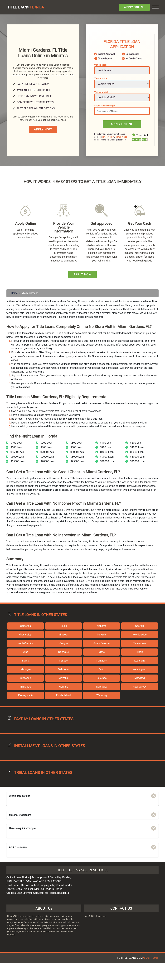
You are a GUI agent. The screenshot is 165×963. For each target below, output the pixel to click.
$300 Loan (76, 442)
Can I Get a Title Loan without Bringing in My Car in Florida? (39, 885)
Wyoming (101, 695)
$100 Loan (16, 442)
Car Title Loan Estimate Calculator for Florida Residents (37, 892)
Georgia (139, 625)
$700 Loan (46, 447)
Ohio (101, 669)
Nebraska (101, 686)
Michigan (25, 669)
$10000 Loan (137, 456)
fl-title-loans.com (130, 957)
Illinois (139, 651)
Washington (139, 669)
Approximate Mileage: (104, 105)
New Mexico (139, 634)
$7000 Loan (47, 456)
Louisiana (139, 660)
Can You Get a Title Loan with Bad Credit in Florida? (34, 889)
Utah (25, 651)
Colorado (102, 678)
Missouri (63, 634)
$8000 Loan (77, 456)
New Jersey (139, 686)
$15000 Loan (17, 461)
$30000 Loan (107, 461)
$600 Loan (16, 447)
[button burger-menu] (155, 7)
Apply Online (134, 7)
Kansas (63, 660)
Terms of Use (121, 137)
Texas (63, 625)
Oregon (63, 643)
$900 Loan (106, 447)
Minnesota (25, 686)
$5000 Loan (137, 452)
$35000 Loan (137, 461)
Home (14, 293)
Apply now (43, 129)
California (25, 625)
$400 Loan (106, 442)
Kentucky (101, 660)
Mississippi (25, 634)
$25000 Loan (77, 461)
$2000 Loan (47, 452)
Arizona (63, 678)
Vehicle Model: (101, 92)
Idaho (101, 651)
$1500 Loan (17, 452)
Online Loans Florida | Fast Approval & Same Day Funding (38, 877)
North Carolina (25, 643)
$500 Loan (136, 442)
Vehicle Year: (100, 64)
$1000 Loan (137, 447)
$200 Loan (46, 442)
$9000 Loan (107, 456)
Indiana (25, 660)
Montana (63, 686)
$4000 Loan (107, 452)
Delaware (63, 651)
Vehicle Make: (100, 78)
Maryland (139, 678)
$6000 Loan (17, 456)
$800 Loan (76, 447)
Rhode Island (63, 695)
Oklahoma (63, 669)
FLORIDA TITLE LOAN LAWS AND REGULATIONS (34, 881)
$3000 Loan (77, 452)
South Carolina (101, 643)
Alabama (101, 625)
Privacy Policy (108, 137)
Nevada (101, 634)
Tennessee (139, 643)
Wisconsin (25, 678)
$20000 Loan (47, 461)
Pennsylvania (25, 695)
